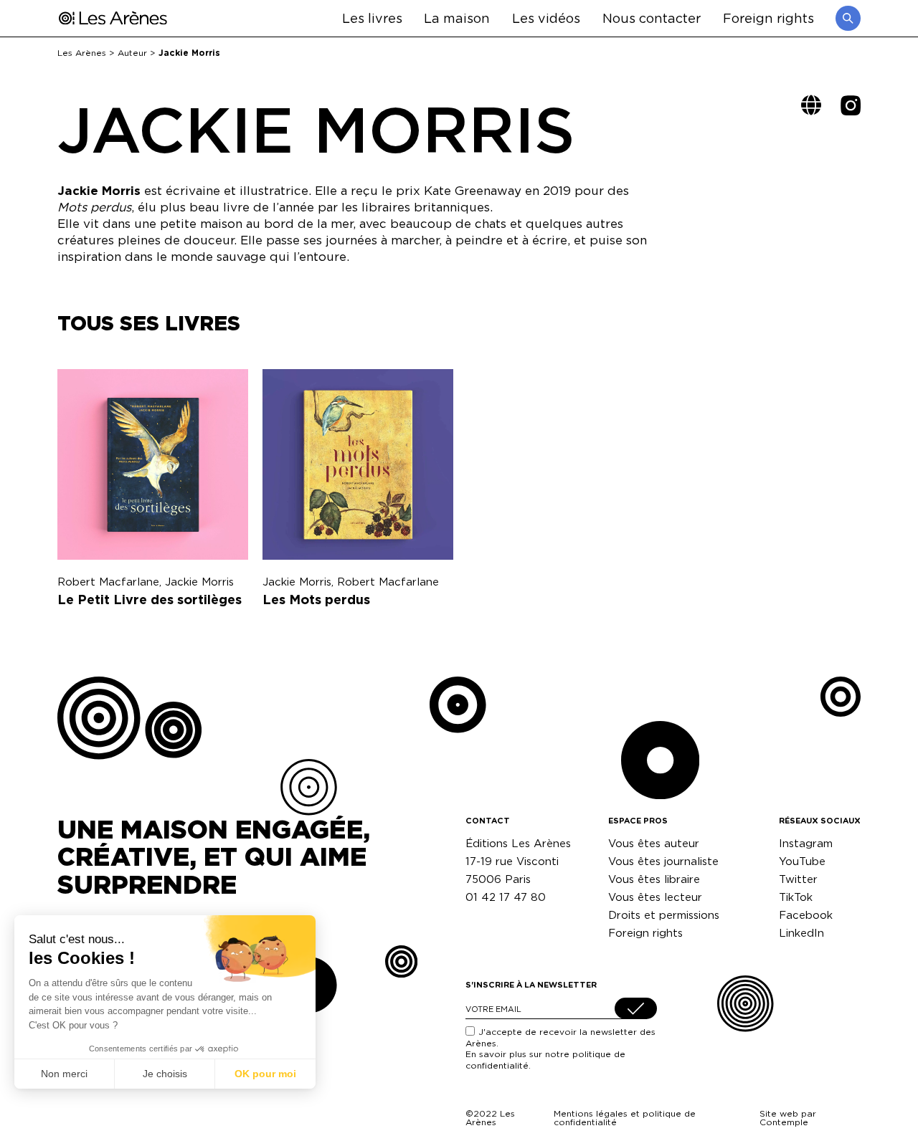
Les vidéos (546, 17)
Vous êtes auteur (653, 843)
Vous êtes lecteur (655, 897)
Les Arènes (81, 52)
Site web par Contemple (788, 1117)
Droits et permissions (663, 915)
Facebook (806, 915)
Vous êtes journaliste (663, 861)
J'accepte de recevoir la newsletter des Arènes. (560, 1048)
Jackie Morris (199, 581)
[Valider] (636, 1008)
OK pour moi (265, 1073)
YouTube (802, 861)
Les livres (372, 17)
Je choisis (165, 1073)
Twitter (798, 879)
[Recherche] (848, 18)
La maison (457, 17)
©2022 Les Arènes (490, 1117)
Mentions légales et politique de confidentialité (625, 1117)
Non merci (64, 1073)
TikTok (796, 897)
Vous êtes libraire (654, 879)
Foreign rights (768, 17)
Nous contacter (651, 17)
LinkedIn (801, 933)
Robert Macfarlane (108, 581)
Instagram (806, 843)
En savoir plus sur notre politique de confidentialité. (545, 1060)
